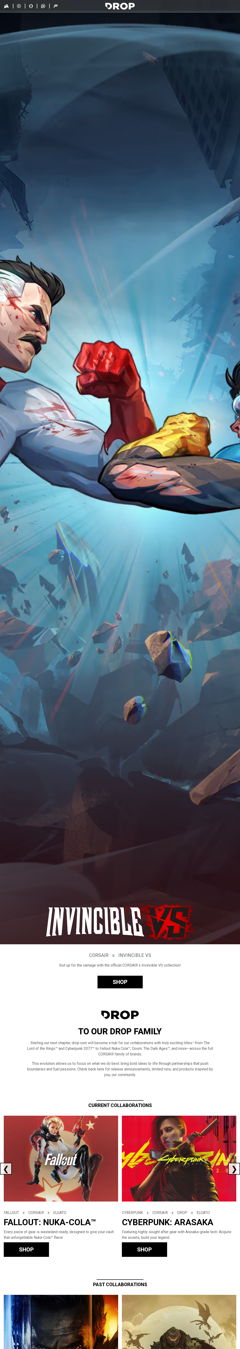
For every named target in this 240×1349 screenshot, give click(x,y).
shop (120, 982)
